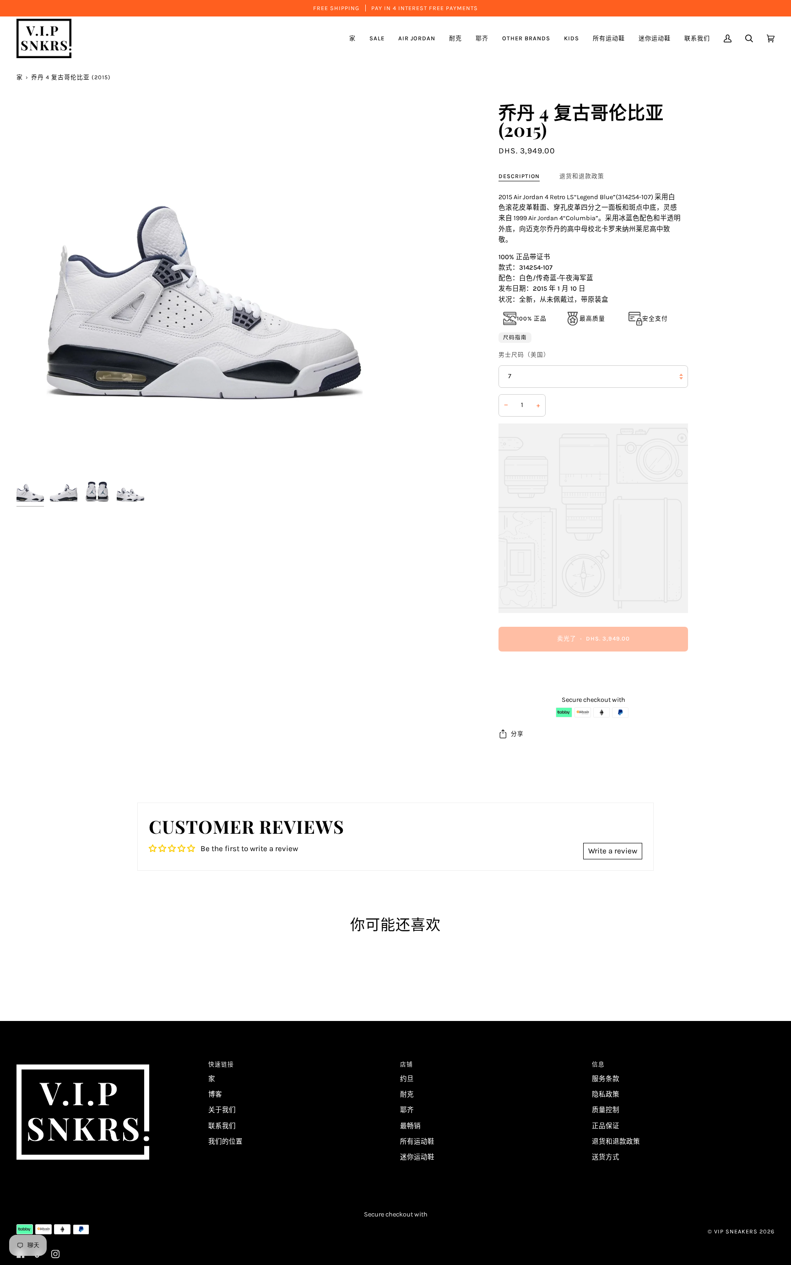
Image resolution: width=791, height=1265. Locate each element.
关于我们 (222, 1110)
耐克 (407, 1094)
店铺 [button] (406, 1064)
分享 (517, 733)
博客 (215, 1094)
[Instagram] (55, 1254)
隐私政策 (605, 1094)
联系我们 (222, 1126)
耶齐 (407, 1110)
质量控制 (605, 1110)
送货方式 (605, 1157)
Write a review (612, 850)
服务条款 (605, 1079)
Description (519, 176)
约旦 (407, 1079)
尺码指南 (515, 337)
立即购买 (593, 676)
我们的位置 (225, 1142)
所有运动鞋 (417, 1142)
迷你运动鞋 (417, 1157)
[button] (416, 38)
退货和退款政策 (581, 176)
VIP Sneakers (736, 1231)
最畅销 (410, 1126)
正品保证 (605, 1126)
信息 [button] (598, 1064)
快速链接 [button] (221, 1064)
